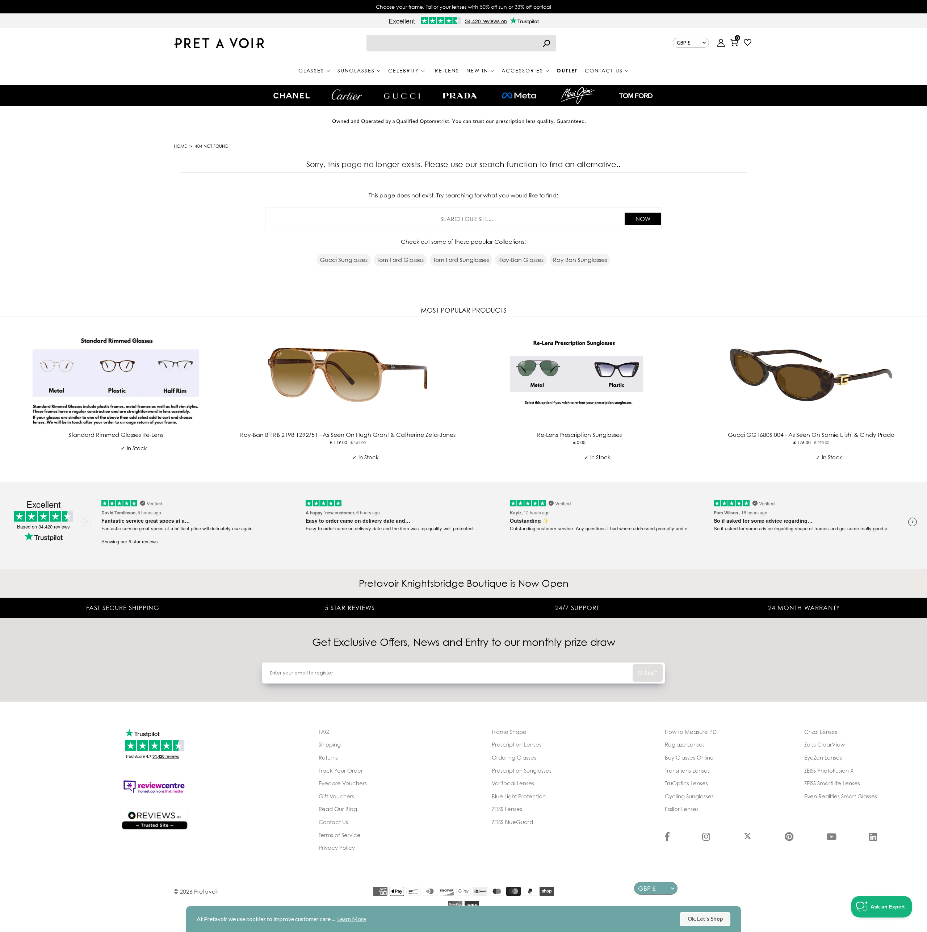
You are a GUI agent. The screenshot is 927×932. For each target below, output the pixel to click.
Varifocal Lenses (513, 783)
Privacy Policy (337, 847)
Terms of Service (340, 835)
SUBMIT (647, 673)
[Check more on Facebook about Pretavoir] (667, 837)
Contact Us (333, 822)
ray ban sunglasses (580, 259)
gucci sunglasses (344, 259)
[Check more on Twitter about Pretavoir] (747, 837)
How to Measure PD (691, 731)
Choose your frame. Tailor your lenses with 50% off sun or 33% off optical (463, 7)
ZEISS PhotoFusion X (828, 770)
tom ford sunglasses (461, 259)
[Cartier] (346, 94)
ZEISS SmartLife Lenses (832, 783)
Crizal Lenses (820, 731)
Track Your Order (341, 770)
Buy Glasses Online (689, 757)
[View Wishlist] (747, 43)
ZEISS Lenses (507, 809)
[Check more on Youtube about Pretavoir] (831, 837)
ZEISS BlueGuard (512, 822)
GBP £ (683, 42)
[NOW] (546, 43)
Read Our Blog (338, 809)
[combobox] (461, 43)
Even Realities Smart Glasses (840, 796)
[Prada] (460, 95)
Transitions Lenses (687, 770)
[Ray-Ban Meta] (519, 96)
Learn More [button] (351, 918)
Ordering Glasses (514, 757)
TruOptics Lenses (686, 783)
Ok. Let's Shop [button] (705, 919)
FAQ (324, 731)
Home (180, 146)
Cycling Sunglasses (689, 796)
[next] (920, 398)
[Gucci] (402, 95)
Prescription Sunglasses (521, 770)
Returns (328, 757)
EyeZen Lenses (823, 757)
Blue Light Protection (519, 796)
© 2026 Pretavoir (196, 891)
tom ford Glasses (400, 259)
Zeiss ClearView (824, 744)
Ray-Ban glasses (521, 259)
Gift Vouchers (336, 796)
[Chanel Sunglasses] (291, 96)
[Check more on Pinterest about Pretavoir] (789, 837)
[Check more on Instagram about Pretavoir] (706, 837)
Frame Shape (509, 731)
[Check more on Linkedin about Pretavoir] (873, 837)
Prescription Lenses (516, 744)
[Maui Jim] (578, 95)
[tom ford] (636, 96)
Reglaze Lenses (685, 744)
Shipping (330, 744)
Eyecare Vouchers (343, 783)
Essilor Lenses (682, 809)
